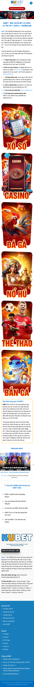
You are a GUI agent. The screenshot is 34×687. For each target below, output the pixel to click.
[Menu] (31, 3)
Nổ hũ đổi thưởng (7, 475)
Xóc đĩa (16, 70)
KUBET (3, 31)
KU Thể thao (6, 640)
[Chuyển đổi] (3, 494)
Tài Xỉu (20, 70)
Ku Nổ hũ (5, 649)
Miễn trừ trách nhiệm (8, 621)
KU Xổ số (5, 637)
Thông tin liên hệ (7, 615)
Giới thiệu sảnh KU (8, 609)
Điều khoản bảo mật (8, 618)
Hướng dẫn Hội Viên (8, 612)
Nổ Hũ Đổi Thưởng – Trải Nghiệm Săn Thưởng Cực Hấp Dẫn (17, 472)
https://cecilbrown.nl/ (26, 90)
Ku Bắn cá (6, 646)
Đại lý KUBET (6, 624)
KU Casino (6, 634)
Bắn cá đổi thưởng (8, 74)
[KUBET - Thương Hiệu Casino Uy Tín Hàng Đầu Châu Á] (17, 3)
